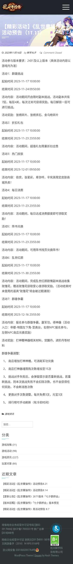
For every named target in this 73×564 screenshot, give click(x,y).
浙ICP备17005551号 (23, 529)
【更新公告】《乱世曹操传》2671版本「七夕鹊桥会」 (31, 496)
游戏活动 (7, 451)
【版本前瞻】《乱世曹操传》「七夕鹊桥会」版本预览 (30, 502)
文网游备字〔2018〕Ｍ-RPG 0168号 (21, 543)
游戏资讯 (9, 414)
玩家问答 (7, 463)
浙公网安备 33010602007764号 (19, 550)
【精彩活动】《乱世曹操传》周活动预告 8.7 (25, 509)
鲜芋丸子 (31, 52)
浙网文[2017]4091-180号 (37, 539)
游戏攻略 (7, 444)
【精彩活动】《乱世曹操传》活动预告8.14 (24, 490)
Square (38, 555)
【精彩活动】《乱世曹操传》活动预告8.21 (24, 483)
